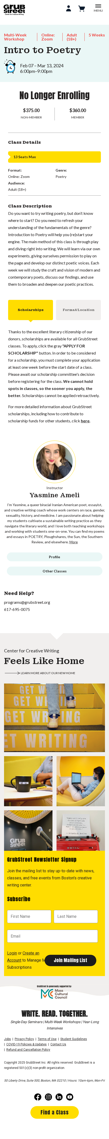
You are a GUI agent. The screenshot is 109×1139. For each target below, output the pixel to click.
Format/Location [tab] (79, 310)
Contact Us (58, 1044)
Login (12, 953)
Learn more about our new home (48, 673)
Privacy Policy (24, 1039)
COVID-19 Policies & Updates (26, 1044)
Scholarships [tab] (31, 310)
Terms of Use (47, 1039)
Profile (54, 557)
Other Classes (55, 571)
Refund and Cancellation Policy (28, 1049)
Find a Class (55, 1112)
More (73, 542)
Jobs (7, 1039)
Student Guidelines (73, 1039)
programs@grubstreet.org (27, 602)
